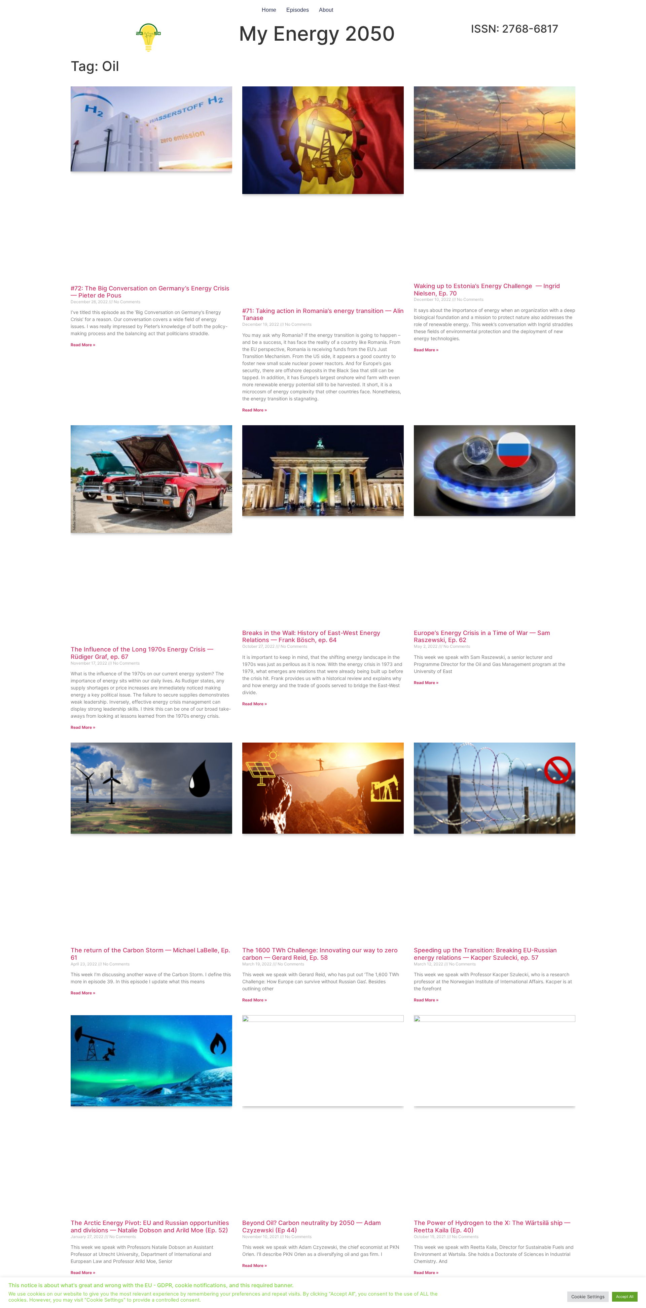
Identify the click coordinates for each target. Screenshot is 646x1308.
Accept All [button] (625, 1296)
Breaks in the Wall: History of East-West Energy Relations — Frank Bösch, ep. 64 (311, 636)
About (326, 10)
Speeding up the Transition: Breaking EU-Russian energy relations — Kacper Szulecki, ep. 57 (485, 954)
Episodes (297, 10)
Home (269, 10)
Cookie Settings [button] (588, 1296)
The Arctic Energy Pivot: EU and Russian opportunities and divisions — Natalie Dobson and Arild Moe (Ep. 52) (150, 1226)
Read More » (83, 344)
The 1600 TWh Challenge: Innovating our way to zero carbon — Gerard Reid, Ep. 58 (320, 954)
